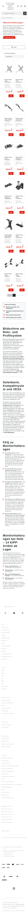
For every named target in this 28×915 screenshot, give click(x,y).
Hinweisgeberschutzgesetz (8, 776)
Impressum (4, 755)
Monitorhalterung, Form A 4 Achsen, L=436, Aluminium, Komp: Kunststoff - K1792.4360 (8, 120)
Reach (3, 789)
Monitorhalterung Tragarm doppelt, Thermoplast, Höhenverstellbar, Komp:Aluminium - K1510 (8, 275)
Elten (2, 681)
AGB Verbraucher (5, 763)
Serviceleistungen (5, 708)
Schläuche (4, 648)
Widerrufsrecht (5, 741)
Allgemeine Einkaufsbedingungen (9, 765)
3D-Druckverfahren (6, 724)
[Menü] (3, 6)
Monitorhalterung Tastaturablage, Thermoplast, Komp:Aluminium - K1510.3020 (19, 236)
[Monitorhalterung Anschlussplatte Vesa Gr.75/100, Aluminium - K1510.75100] (19, 68)
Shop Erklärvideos (6, 746)
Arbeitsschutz (4, 627)
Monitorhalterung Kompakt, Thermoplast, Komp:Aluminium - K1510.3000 (8, 158)
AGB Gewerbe (5, 760)
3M (2, 678)
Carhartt (3, 667)
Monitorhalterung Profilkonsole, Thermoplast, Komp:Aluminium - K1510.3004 (19, 197)
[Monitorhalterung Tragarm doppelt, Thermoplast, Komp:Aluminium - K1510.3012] (8, 263)
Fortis (2, 670)
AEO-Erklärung (5, 795)
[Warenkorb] (25, 6)
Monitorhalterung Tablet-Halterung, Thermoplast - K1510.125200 (8, 236)
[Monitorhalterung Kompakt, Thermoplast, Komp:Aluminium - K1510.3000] (8, 146)
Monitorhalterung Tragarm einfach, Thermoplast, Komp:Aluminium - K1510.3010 (19, 275)
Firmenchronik (5, 773)
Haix (2, 683)
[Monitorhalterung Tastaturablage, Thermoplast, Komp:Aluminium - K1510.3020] (19, 224)
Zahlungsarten (5, 738)
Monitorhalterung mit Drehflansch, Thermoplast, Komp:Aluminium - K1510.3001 (19, 158)
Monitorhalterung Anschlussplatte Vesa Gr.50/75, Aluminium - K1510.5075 (8, 81)
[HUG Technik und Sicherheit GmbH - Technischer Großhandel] (10, 6)
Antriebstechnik (5, 632)
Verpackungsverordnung (7, 797)
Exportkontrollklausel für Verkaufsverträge (11, 784)
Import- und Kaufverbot (7, 781)
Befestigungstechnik (6, 656)
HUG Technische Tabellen (7, 713)
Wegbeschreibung (5, 700)
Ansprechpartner (5, 697)
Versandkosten (5, 736)
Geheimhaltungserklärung (7, 771)
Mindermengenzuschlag (7, 744)
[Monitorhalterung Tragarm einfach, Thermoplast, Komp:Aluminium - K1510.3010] (19, 263)
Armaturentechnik (5, 645)
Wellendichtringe (5, 638)
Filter (15, 47)
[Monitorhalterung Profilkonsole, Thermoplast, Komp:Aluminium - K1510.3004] (19, 185)
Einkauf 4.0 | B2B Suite (7, 702)
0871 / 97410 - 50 (9, 606)
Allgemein (3, 689)
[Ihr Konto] (18, 6)
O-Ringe (3, 635)
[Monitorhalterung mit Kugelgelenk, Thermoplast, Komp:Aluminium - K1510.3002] (8, 185)
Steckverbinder (9, 570)
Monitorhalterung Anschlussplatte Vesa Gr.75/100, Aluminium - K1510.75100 (19, 81)
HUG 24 (3, 705)
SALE (2, 624)
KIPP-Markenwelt (9, 432)
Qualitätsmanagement (6, 787)
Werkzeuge (4, 659)
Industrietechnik (5, 630)
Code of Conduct (5, 792)
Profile (3, 643)
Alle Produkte (4, 686)
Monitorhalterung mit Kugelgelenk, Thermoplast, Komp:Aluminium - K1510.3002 (8, 197)
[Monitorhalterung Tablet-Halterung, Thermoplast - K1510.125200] (8, 224)
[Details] (10, 95)
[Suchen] (25, 13)
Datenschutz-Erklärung (7, 768)
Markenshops (5, 665)
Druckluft (3, 651)
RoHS (2, 779)
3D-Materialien (5, 727)
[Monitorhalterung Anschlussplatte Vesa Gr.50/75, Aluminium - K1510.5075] (8, 68)
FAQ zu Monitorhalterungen (13, 314)
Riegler (3, 673)
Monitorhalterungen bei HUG (13, 317)
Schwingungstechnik (6, 653)
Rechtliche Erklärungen (7, 757)
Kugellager (4, 640)
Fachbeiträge (4, 710)
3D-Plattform (4, 722)
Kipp (2, 675)
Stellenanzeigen (5, 830)
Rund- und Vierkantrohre (11, 566)
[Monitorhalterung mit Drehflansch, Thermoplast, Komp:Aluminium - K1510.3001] (19, 146)
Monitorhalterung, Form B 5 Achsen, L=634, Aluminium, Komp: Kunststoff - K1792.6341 (19, 120)
